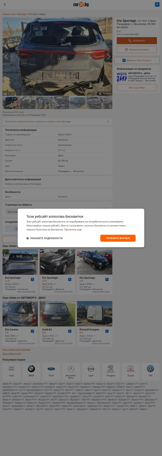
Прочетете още (73, 229)
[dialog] (81, 228)
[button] (44, 238)
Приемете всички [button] (118, 238)
